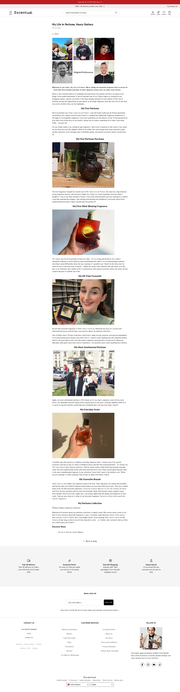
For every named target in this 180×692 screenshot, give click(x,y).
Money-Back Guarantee (110, 651)
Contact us (174, 6)
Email (29, 633)
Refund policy (97, 680)
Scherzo (94, 489)
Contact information (85, 680)
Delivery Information (69, 629)
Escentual (64, 680)
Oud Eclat (86, 489)
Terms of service (107, 680)
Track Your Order (69, 638)
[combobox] (91, 12)
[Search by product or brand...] (116, 12)
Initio (57, 491)
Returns (69, 634)
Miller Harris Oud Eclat (86, 329)
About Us (109, 634)
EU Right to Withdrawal (70, 655)
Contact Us (29, 637)
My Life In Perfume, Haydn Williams (70, 532)
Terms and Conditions (109, 642)
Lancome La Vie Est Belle (64, 517)
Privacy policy (73, 680)
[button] (10, 12)
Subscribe (108, 602)
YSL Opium (56, 259)
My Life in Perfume (78, 87)
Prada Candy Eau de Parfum (79, 113)
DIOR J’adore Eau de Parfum (94, 192)
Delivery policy (118, 680)
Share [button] (57, 34)
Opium (111, 515)
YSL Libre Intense (58, 467)
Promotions (69, 646)
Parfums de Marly (119, 489)
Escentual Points (109, 629)
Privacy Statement (109, 646)
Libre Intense (120, 515)
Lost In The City (106, 489)
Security (69, 651)
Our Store (109, 638)
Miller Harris (57, 484)
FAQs (69, 642)
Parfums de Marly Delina (109, 496)
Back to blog (91, 541)
